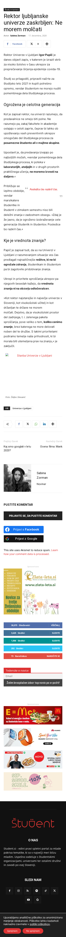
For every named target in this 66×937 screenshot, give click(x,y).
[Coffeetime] (33, 792)
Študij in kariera (12, 9)
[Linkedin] (44, 424)
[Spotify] (36, 890)
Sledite (56, 633)
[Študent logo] (33, 823)
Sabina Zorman (17, 35)
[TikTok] (45, 890)
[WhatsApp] (35, 424)
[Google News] (37, 899)
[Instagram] (18, 890)
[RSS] (27, 890)
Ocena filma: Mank (51, 446)
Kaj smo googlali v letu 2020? (17, 448)
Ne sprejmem (33, 930)
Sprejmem (12, 930)
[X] (27, 424)
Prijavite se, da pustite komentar (33, 515)
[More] (47, 44)
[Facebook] (19, 424)
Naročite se (53, 656)
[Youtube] (28, 899)
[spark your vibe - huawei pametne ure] (33, 748)
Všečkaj (55, 625)
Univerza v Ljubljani (21, 408)
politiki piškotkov (40, 924)
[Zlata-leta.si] (31, 613)
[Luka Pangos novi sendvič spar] (33, 770)
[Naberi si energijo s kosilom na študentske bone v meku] (33, 726)
